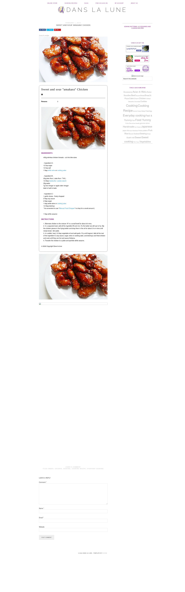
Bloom (104, 553)
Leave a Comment (73, 467)
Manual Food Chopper (67, 208)
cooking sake (61, 170)
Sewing (143, 133)
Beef (133, 95)
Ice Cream (137, 127)
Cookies (143, 101)
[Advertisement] (92, 576)
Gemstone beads (134, 123)
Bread (142, 95)
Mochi (130, 130)
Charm (136, 98)
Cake (131, 98)
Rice (126, 133)
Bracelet (138, 95)
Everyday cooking (95, 468)
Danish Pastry (137, 111)
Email (41, 517)
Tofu (134, 142)
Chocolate (137, 101)
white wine (51, 170)
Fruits (127, 123)
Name (41, 508)
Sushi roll (130, 137)
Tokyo (137, 142)
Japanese (146, 126)
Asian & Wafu (139, 91)
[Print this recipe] (42, 94)
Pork (150, 130)
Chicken (58, 468)
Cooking (67, 468)
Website (41, 527)
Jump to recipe (44, 35)
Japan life (125, 130)
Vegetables (145, 141)
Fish (133, 120)
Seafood (136, 133)
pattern (145, 130)
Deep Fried (145, 111)
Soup (149, 134)
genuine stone (145, 123)
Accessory (127, 91)
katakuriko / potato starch (57, 181)
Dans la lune (96, 9)
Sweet (138, 137)
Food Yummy (143, 120)
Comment (43, 482)
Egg (150, 111)
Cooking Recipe (79, 468)
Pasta (140, 130)
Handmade (128, 126)
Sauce (131, 133)
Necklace (135, 131)
